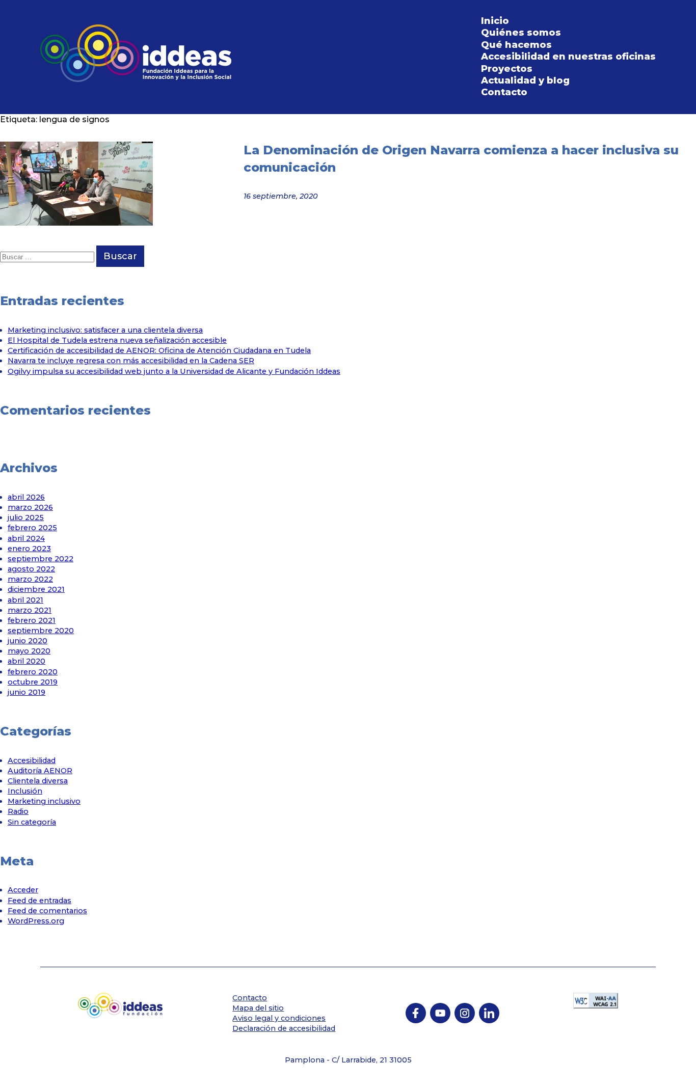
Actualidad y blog (525, 80)
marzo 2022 (30, 579)
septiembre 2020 (41, 630)
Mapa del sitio (258, 1008)
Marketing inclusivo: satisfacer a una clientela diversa (105, 330)
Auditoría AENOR (40, 770)
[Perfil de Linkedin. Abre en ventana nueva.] (489, 1013)
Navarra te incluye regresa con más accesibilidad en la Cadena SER (131, 360)
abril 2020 (26, 661)
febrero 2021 (32, 620)
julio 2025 (26, 517)
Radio (18, 811)
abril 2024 (26, 538)
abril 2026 (26, 497)
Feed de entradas (39, 900)
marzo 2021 (29, 610)
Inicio (495, 20)
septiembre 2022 (40, 558)
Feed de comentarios (47, 910)
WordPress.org (36, 920)
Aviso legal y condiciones (279, 1018)
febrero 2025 (32, 527)
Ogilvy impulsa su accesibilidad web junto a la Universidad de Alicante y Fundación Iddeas (174, 371)
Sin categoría (32, 822)
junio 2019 (26, 692)
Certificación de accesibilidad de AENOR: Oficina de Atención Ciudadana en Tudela (159, 350)
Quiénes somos (521, 32)
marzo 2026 (30, 507)
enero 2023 (29, 548)
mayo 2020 (29, 651)
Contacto (504, 92)
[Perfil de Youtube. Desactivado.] (440, 1013)
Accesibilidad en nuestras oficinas (568, 56)
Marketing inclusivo (44, 801)
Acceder (23, 889)
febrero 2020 (33, 671)
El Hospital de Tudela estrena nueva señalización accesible (117, 340)
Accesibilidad (32, 760)
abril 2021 (25, 600)
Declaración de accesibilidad (283, 1028)
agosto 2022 (31, 569)
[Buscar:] (48, 256)
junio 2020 (27, 640)
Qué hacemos (516, 44)
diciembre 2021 (36, 589)
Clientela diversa (38, 780)
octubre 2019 (33, 682)
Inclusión (25, 791)
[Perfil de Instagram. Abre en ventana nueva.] (464, 1013)
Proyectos (506, 68)
